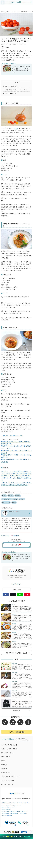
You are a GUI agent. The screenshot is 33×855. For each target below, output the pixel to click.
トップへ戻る (15, 584)
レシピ (17, 11)
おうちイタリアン (7, 499)
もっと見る (16, 710)
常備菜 (15, 499)
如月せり (30, 687)
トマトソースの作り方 (11, 86)
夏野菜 (14, 502)
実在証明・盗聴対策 (6, 809)
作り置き (22, 499)
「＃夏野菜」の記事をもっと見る (12, 435)
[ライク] (31, 1)
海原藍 (30, 678)
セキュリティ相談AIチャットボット (9, 807)
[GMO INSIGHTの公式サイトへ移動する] (16, 792)
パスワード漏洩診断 (6, 805)
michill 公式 (27, 669)
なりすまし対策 (23, 813)
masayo (7, 47)
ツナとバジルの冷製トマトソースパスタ (16, 90)
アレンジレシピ (6, 502)
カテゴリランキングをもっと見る (16, 653)
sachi (31, 620)
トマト (16, 128)
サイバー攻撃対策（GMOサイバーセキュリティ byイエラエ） (14, 811)
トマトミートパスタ (10, 93)
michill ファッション (27, 706)
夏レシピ (11, 495)
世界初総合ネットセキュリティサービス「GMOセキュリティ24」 (15, 802)
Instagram (16, 535)
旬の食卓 (18, 495)
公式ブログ (6, 535)
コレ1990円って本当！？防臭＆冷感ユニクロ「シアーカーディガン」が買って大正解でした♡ (16, 478)
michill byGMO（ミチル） (7, 11)
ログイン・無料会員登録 (16, 732)
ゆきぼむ (30, 629)
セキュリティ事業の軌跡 (7, 815)
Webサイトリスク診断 (16, 805)
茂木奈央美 (29, 611)
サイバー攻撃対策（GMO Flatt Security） (10, 813)
